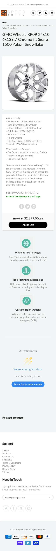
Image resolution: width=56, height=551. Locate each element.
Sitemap (6, 472)
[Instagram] (28, 508)
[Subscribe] (50, 497)
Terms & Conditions (11, 462)
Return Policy (8, 469)
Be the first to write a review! (28, 384)
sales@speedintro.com (39, 4)
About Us (6, 453)
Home (4, 22)
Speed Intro (23, 529)
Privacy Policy (8, 466)
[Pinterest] (21, 508)
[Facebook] (13, 508)
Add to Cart (28, 225)
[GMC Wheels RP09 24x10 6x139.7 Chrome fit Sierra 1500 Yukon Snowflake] (28, 82)
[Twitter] (6, 508)
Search (5, 450)
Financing (7, 459)
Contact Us (7, 456)
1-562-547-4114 (17, 4)
